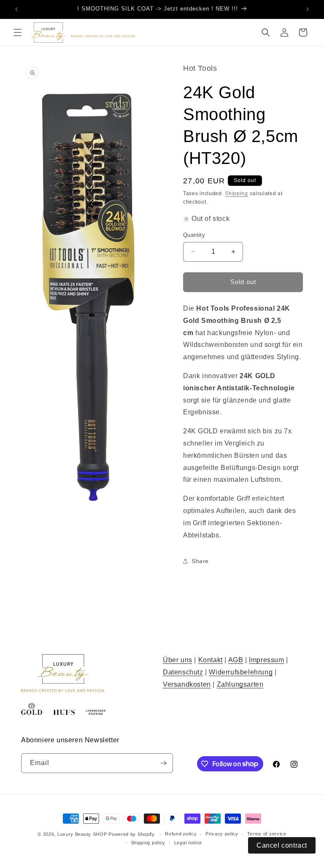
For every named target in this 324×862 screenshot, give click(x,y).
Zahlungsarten (240, 684)
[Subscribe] (163, 763)
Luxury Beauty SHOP (82, 834)
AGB (235, 659)
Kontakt (210, 659)
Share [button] (200, 561)
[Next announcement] (307, 9)
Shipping (236, 193)
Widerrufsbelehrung (241, 672)
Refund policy (181, 833)
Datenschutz (183, 672)
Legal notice (188, 842)
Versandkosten (187, 684)
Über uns (177, 659)
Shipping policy (148, 842)
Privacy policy (221, 833)
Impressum (266, 659)
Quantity (194, 235)
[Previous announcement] (16, 9)
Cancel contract (281, 845)
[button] (17, 32)
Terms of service (266, 833)
